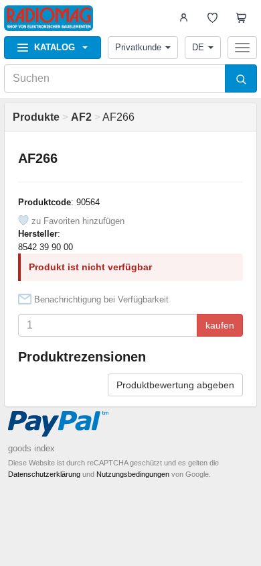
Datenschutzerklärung (44, 474)
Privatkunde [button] (138, 47)
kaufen (219, 325)
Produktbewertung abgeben (175, 385)
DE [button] (198, 47)
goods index (31, 448)
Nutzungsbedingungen (132, 474)
